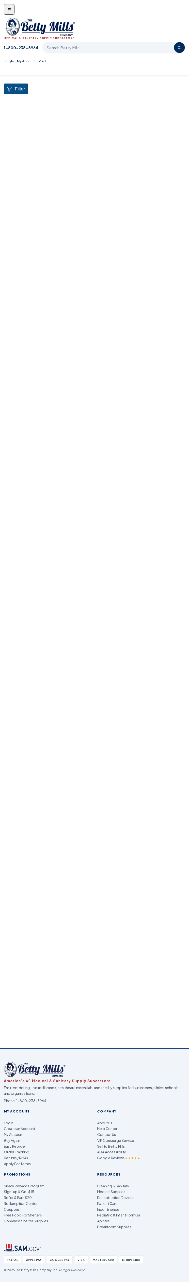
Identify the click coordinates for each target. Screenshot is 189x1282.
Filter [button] (20, 88)
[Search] (179, 47)
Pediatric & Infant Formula (118, 1215)
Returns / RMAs (16, 1158)
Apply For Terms (17, 1164)
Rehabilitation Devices (115, 1197)
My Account (26, 61)
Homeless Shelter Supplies (26, 1221)
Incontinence (108, 1209)
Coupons (12, 1209)
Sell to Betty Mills (111, 1146)
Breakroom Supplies (114, 1227)
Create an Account (19, 1128)
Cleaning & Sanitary (113, 1186)
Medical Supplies (111, 1191)
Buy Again (12, 1140)
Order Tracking (16, 1152)
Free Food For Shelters (23, 1215)
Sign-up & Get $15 (19, 1191)
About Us (104, 1123)
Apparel (103, 1221)
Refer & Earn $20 (18, 1197)
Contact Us (106, 1134)
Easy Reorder (15, 1146)
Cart (42, 61)
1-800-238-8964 (21, 47)
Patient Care (107, 1203)
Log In (9, 61)
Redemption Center (21, 1203)
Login (8, 1123)
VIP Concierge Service (115, 1140)
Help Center (107, 1128)
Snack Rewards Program (24, 1186)
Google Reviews (119, 1158)
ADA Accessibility (111, 1152)
